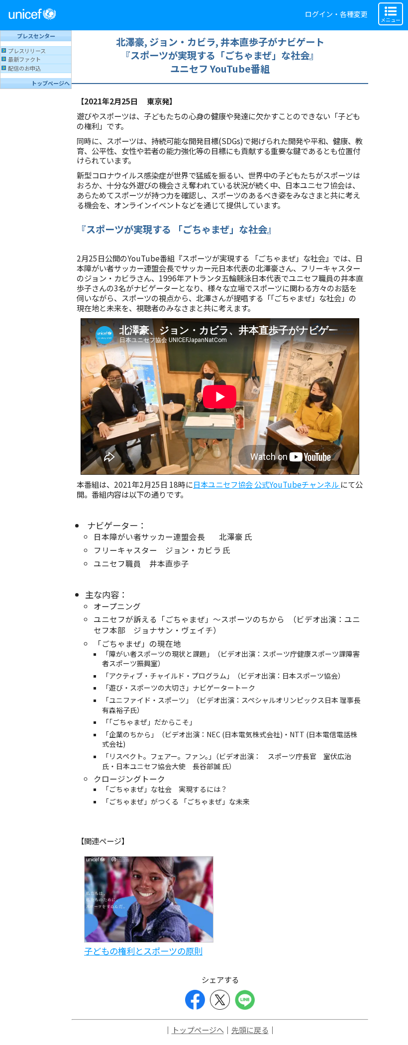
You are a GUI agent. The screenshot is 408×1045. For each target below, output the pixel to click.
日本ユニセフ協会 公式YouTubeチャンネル (266, 484)
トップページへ (50, 83)
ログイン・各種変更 (336, 14)
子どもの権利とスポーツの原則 (143, 951)
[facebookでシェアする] (195, 1000)
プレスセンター (36, 36)
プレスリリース (27, 51)
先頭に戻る (250, 1029)
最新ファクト (24, 59)
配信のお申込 (24, 68)
